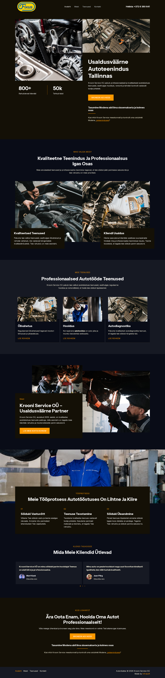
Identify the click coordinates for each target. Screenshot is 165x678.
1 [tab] (80, 586)
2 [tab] (82, 586)
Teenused (86, 6)
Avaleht (67, 6)
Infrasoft (146, 674)
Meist (76, 6)
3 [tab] (85, 586)
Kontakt (97, 6)
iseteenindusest (102, 120)
